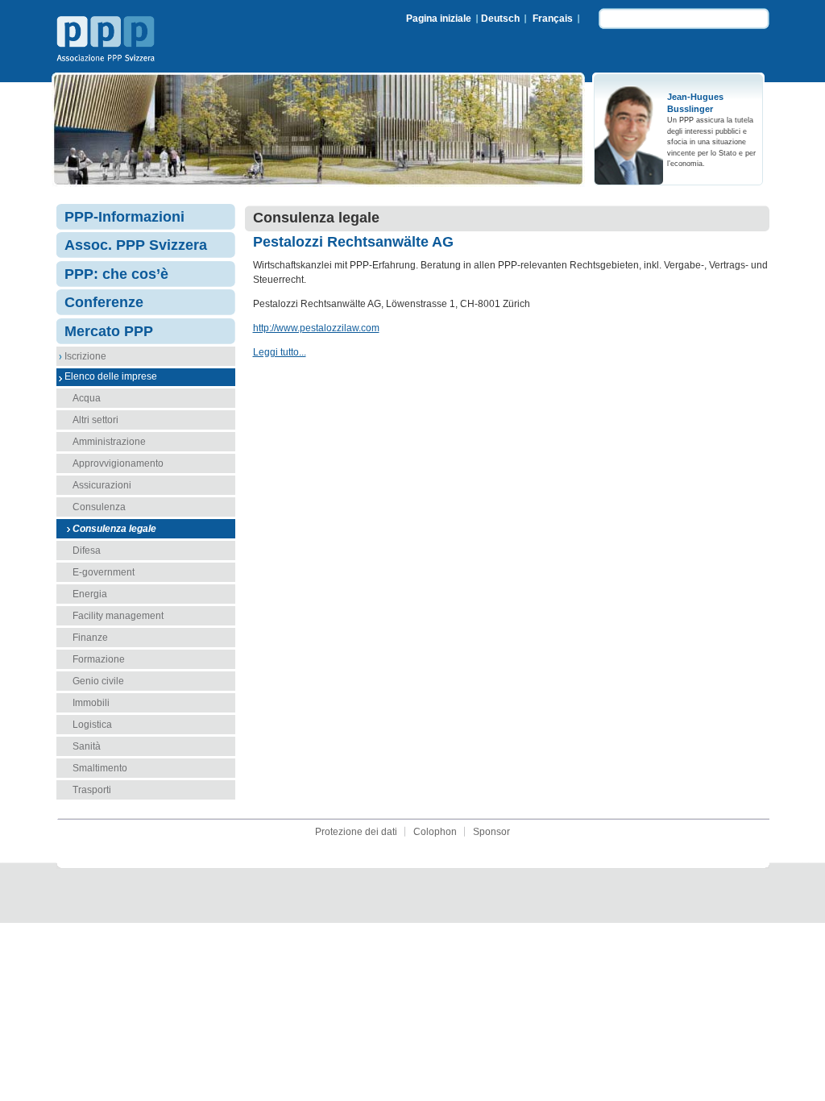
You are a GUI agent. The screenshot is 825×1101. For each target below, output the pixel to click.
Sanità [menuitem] (87, 746)
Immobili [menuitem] (91, 702)
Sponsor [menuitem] (491, 831)
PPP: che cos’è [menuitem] (116, 274)
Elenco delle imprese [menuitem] (110, 376)
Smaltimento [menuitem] (100, 768)
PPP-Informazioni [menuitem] (124, 217)
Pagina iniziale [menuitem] (438, 18)
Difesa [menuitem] (87, 550)
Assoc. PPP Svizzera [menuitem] (135, 245)
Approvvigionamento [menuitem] (118, 463)
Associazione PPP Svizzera (108, 41)
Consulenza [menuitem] (99, 507)
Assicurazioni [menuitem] (102, 485)
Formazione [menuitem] (99, 659)
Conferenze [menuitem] (103, 302)
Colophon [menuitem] (435, 831)
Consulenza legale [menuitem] (114, 528)
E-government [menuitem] (104, 572)
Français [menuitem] (553, 18)
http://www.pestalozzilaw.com (316, 328)
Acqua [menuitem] (87, 398)
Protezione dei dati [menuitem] (356, 831)
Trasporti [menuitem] (92, 790)
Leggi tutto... (279, 352)
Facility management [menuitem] (118, 615)
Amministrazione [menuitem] (109, 441)
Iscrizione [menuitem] (85, 356)
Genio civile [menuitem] (98, 681)
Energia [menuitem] (90, 594)
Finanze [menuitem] (90, 637)
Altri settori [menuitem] (95, 420)
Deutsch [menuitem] (500, 18)
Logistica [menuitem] (92, 724)
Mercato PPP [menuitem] (108, 331)
